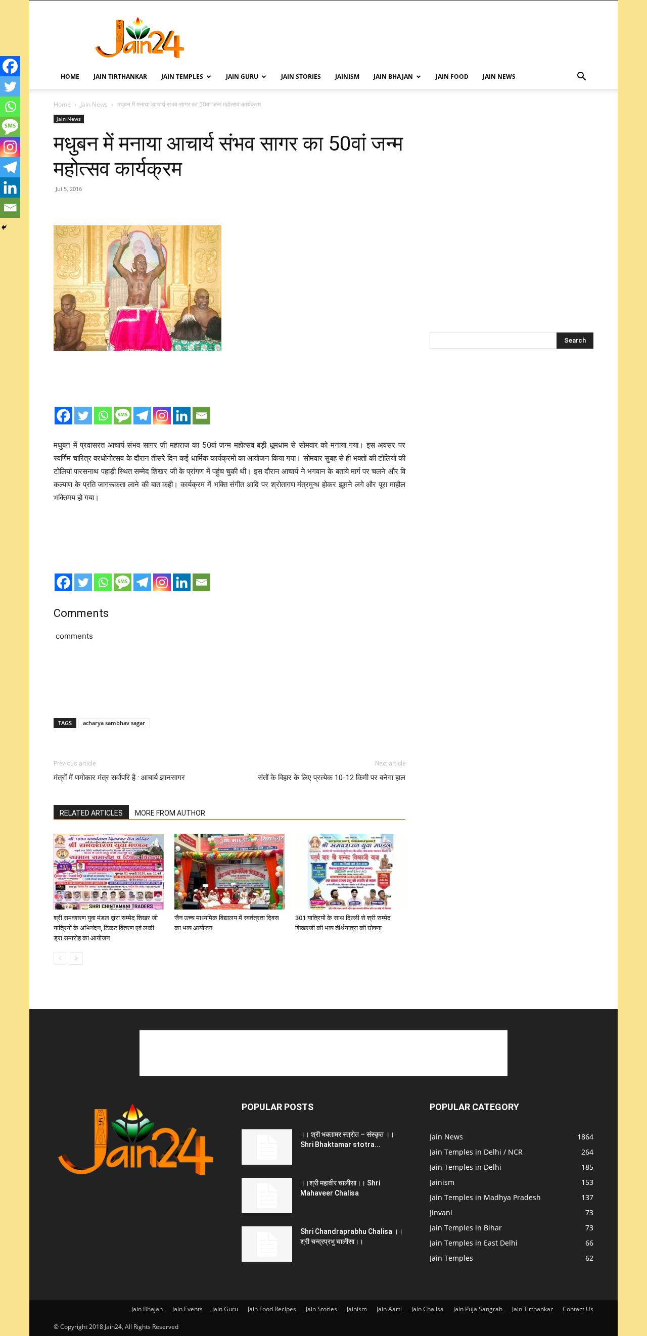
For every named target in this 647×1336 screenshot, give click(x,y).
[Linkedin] (182, 415)
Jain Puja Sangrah (477, 1309)
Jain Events (187, 1309)
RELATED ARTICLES (91, 813)
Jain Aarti (389, 1309)
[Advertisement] (409, 37)
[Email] (201, 415)
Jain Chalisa (427, 1309)
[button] (581, 77)
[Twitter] (83, 415)
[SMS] (122, 415)
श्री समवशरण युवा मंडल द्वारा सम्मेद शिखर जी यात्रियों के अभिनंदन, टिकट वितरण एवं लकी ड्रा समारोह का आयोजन (106, 928)
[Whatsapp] (103, 415)
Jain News (499, 76)
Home (70, 76)
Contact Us (578, 1309)
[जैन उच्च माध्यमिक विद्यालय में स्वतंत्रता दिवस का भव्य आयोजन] (229, 872)
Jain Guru (242, 76)
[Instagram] (162, 415)
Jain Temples (182, 76)
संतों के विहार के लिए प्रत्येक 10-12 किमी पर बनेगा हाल (331, 777)
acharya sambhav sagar (114, 723)
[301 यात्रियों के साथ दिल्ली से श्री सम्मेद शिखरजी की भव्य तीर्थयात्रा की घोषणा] (350, 872)
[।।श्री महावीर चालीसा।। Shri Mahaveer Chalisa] (267, 1195)
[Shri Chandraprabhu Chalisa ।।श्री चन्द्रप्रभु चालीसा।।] (267, 1244)
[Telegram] (142, 415)
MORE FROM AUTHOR (170, 813)
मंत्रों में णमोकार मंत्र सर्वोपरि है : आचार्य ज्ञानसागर (119, 777)
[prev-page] (60, 958)
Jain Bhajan (393, 76)
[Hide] (4, 227)
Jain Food (452, 76)
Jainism (347, 76)
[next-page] (76, 958)
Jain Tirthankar (120, 76)
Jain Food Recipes (272, 1309)
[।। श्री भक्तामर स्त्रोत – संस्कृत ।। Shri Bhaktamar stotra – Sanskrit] (267, 1147)
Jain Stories (301, 76)
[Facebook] (63, 415)
